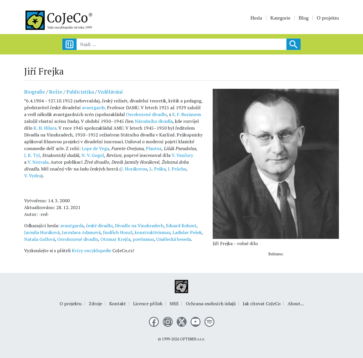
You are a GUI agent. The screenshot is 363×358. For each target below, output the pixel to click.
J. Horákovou (134, 169)
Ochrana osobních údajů (211, 303)
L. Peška (157, 169)
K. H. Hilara (44, 128)
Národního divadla (154, 121)
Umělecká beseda (173, 239)
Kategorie (280, 18)
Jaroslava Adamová (81, 232)
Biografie (34, 91)
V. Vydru (32, 175)
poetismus (143, 239)
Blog (304, 18)
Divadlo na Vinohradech (139, 225)
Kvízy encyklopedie (91, 250)
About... (296, 303)
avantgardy (93, 107)
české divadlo (99, 225)
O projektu (328, 18)
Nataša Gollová (39, 239)
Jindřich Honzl (117, 232)
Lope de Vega (95, 148)
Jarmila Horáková (42, 232)
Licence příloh (147, 303)
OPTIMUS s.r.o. (192, 339)
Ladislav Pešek (187, 232)
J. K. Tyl (32, 155)
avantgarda (72, 225)
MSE (174, 303)
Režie (55, 91)
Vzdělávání (110, 91)
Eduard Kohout (181, 225)
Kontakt (117, 303)
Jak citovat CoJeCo (261, 303)
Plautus (153, 148)
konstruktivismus (152, 232)
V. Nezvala (38, 162)
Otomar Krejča (115, 239)
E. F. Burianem (186, 114)
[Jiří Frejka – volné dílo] (276, 163)
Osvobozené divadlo (146, 114)
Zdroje (95, 303)
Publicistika (80, 91)
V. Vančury (182, 155)
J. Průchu (177, 169)
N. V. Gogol (92, 155)
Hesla (256, 18)
